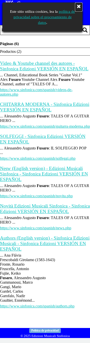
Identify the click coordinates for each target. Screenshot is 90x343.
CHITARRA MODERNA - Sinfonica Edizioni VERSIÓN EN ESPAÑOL (44, 107)
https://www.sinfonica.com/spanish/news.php (35, 228)
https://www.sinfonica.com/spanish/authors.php (37, 306)
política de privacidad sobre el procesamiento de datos (44, 17)
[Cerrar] (78, 7)
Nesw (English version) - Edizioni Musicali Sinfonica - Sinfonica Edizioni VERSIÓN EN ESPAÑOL (44, 174)
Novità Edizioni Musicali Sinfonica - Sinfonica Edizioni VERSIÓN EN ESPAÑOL (45, 208)
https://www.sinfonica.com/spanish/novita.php (36, 196)
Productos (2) (10, 51)
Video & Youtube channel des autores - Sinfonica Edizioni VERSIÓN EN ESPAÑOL (44, 66)
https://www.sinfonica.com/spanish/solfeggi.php (38, 158)
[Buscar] (85, 30)
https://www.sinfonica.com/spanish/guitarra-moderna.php (45, 126)
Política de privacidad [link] (45, 330)
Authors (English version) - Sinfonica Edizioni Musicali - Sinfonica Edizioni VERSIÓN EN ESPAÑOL (45, 243)
